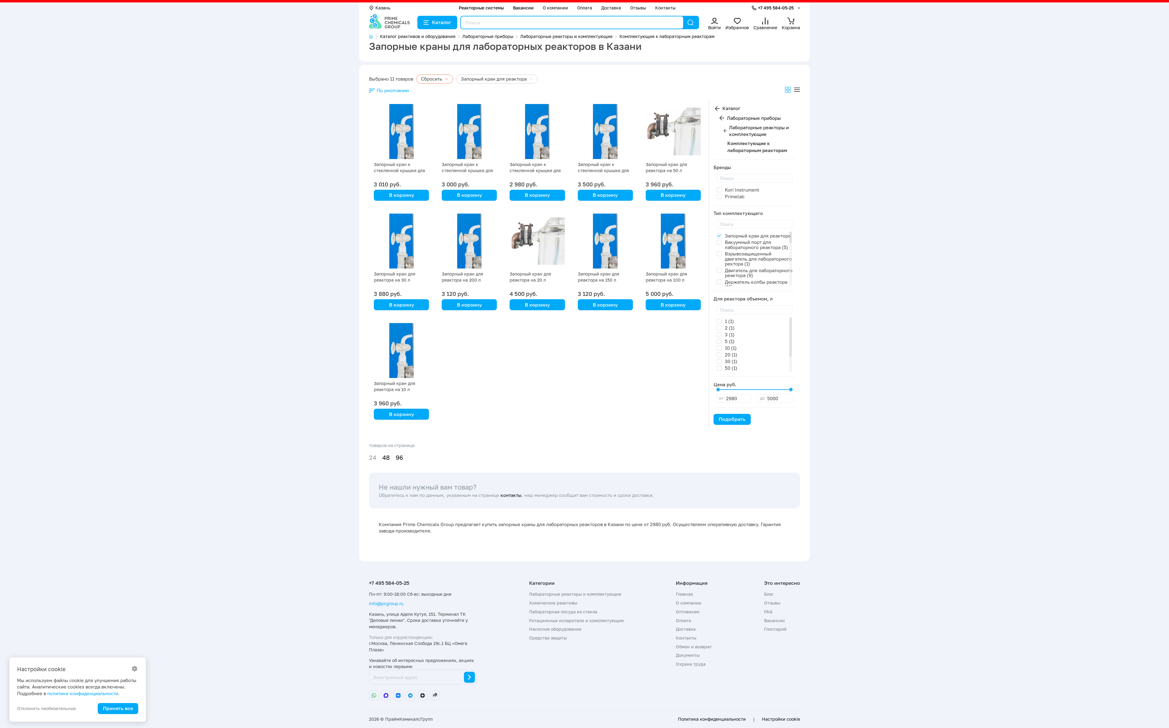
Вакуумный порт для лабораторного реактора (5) (756, 244)
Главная (684, 594)
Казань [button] (382, 7)
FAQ (768, 611)
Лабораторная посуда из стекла (563, 611)
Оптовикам (687, 611)
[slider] (718, 390)
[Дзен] (422, 695)
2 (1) (730, 328)
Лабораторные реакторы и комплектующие (759, 131)
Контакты (665, 7)
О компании (555, 7)
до (762, 398)
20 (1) (731, 354)
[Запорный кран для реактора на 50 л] (673, 131)
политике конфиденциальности (82, 693)
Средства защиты (548, 637)
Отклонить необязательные (46, 708)
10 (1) (731, 348)
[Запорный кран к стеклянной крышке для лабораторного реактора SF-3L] (469, 131)
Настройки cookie (781, 719)
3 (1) (730, 334)
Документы (688, 655)
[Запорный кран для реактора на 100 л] (673, 241)
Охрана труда (691, 664)
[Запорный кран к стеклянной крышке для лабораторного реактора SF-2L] (537, 131)
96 (399, 457)
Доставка (611, 7)
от (721, 398)
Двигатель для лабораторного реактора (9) (758, 273)
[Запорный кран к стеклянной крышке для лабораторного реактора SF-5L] (401, 131)
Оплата (584, 7)
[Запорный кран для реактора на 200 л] (469, 241)
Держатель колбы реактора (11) (756, 284)
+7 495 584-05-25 (776, 7)
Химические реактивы (553, 602)
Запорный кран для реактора (758, 235)
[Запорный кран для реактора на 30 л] (401, 241)
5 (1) (730, 341)
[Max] (386, 695)
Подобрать (732, 419)
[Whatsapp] (374, 695)
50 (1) (731, 368)
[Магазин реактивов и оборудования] (374, 37)
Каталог (441, 22)
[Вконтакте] (398, 695)
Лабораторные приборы (754, 118)
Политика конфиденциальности (712, 719)
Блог (769, 594)
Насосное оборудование (555, 629)
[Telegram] (410, 695)
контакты (510, 495)
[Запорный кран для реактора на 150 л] (605, 241)
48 (386, 457)
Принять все (118, 708)
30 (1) (731, 361)
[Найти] (690, 22)
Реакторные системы (481, 7)
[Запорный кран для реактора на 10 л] (401, 350)
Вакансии (523, 7)
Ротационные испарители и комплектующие (576, 620)
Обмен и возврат (694, 646)
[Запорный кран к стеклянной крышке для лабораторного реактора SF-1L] (605, 131)
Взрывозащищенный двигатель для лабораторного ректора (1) (758, 258)
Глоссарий (775, 629)
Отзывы (638, 7)
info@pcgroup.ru (386, 603)
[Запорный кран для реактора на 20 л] (537, 241)
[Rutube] (435, 695)
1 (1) (729, 321)
